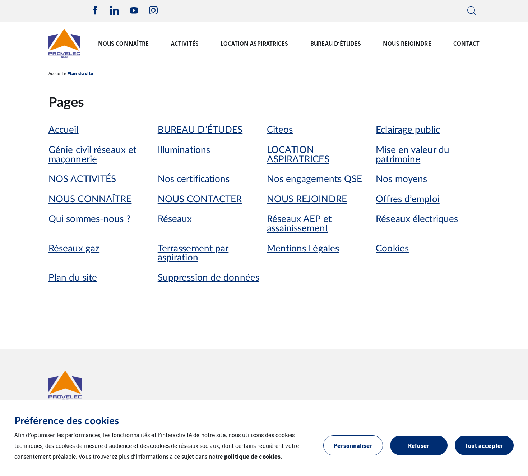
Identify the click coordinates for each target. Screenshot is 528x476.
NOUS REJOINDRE (407, 42)
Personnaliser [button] (353, 445)
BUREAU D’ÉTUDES (335, 42)
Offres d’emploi (408, 199)
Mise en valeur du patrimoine (412, 155)
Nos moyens (401, 179)
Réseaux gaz (73, 248)
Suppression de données (208, 277)
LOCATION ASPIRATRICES (254, 42)
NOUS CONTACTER (200, 199)
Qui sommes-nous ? (89, 219)
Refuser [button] (419, 445)
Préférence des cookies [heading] (66, 421)
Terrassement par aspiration (193, 253)
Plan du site (72, 277)
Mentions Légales (303, 248)
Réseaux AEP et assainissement (299, 224)
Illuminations (184, 150)
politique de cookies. (253, 456)
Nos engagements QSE (314, 179)
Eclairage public (408, 130)
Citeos (280, 130)
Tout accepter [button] (484, 445)
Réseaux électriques (417, 219)
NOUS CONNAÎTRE (123, 42)
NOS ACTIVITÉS (82, 179)
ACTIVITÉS (185, 42)
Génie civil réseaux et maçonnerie (92, 155)
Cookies (392, 248)
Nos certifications (194, 179)
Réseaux (175, 219)
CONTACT (466, 42)
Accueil (55, 73)
